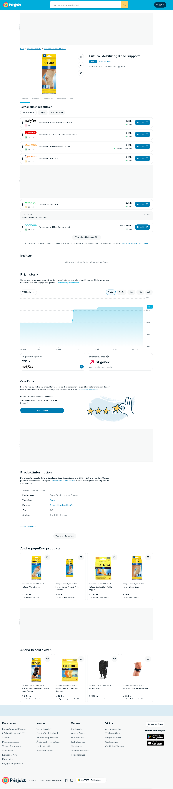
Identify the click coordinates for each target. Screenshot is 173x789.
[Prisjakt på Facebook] (66, 780)
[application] (86, 324)
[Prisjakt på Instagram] (71, 780)
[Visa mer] (22, 123)
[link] (36, 576)
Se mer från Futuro (28, 526)
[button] (81, 57)
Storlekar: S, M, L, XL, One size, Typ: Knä (107, 66)
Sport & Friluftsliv (34, 49)
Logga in (160, 5)
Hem (22, 49)
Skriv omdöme (105, 61)
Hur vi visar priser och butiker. (135, 243)
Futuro (52, 500)
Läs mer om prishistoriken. (68, 282)
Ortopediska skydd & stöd (55, 49)
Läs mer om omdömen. (88, 389)
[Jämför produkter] (81, 73)
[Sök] (124, 4)
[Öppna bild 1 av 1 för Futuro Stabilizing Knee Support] (49, 74)
